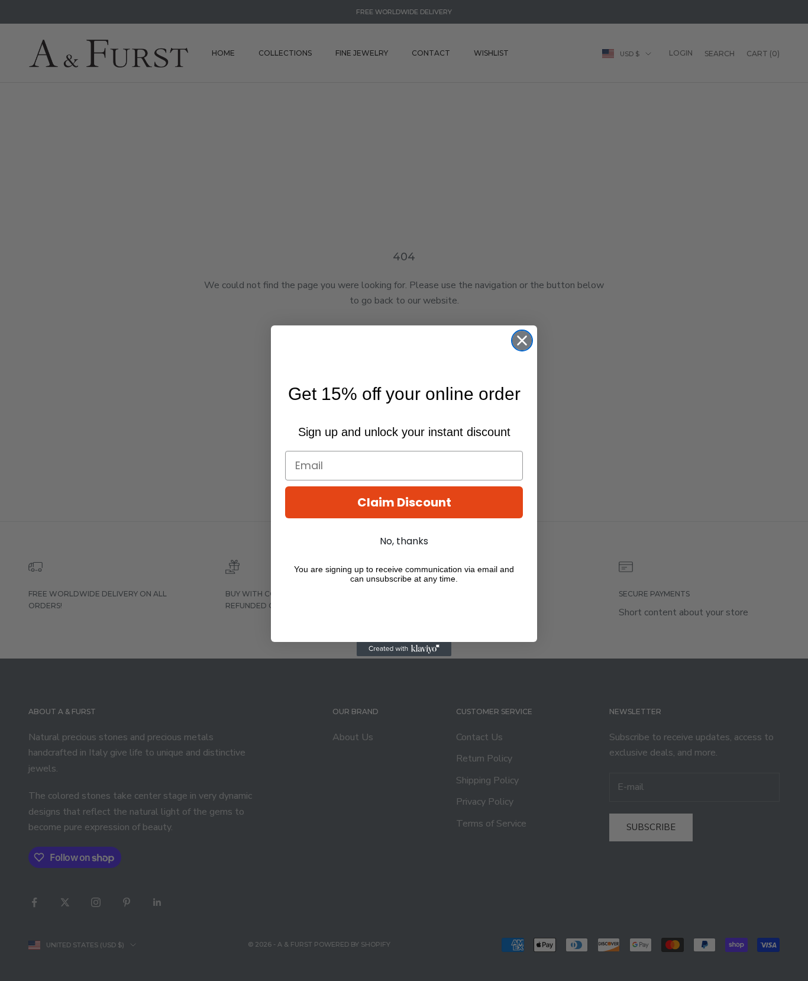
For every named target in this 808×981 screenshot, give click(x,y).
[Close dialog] (522, 340)
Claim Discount (404, 502)
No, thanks (404, 541)
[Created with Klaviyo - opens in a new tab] (404, 649)
